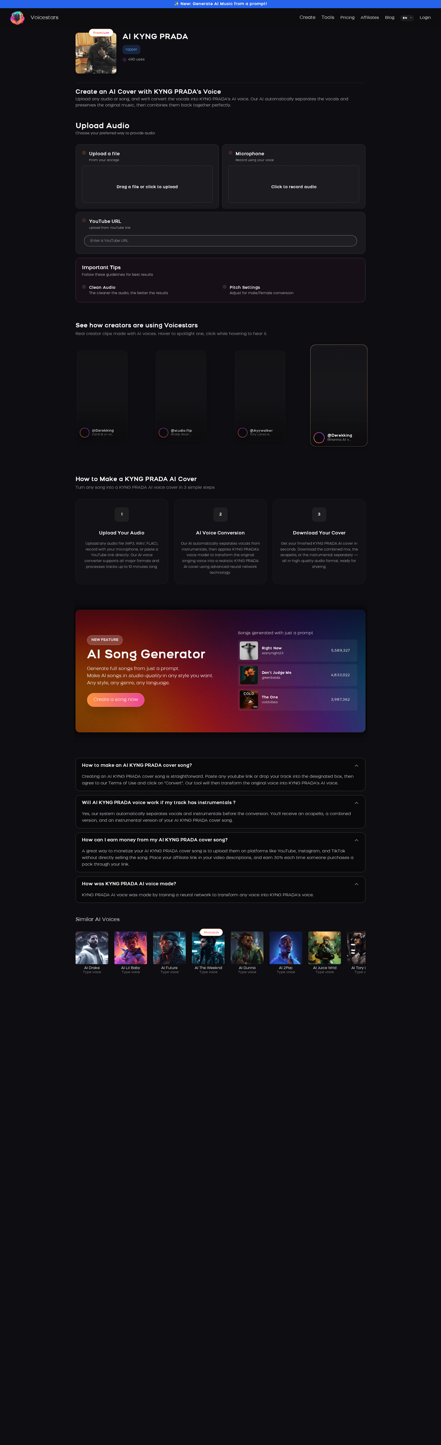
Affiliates (370, 18)
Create (307, 18)
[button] (297, 651)
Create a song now (115, 700)
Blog (389, 18)
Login (425, 18)
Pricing (347, 18)
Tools (328, 18)
